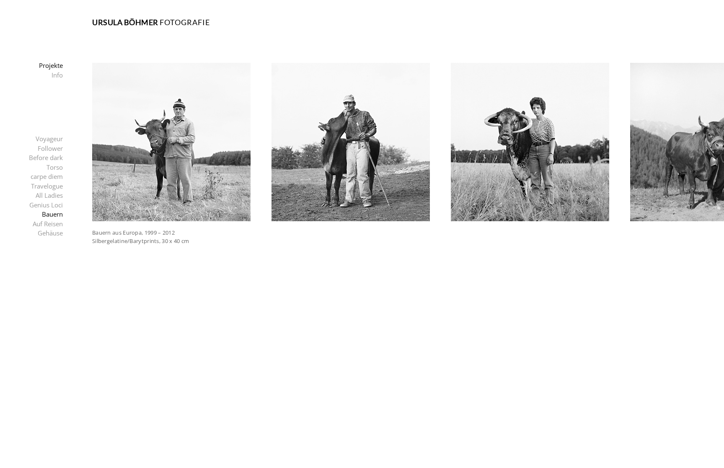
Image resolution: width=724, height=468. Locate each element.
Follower (50, 148)
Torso (55, 167)
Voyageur (49, 138)
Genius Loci (46, 205)
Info (57, 75)
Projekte (51, 65)
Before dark (46, 157)
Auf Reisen (48, 224)
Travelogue (47, 186)
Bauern (52, 214)
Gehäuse (50, 233)
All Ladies (49, 195)
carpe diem (47, 176)
